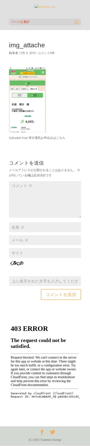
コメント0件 (46, 53)
